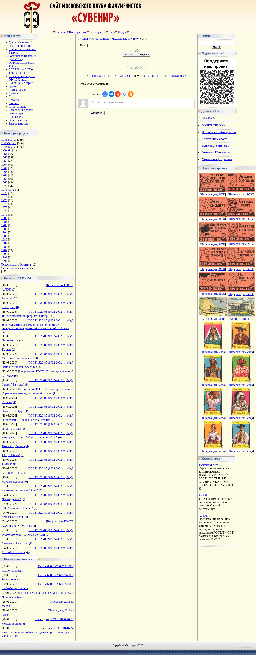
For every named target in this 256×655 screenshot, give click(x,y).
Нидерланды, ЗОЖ (213, 194)
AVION (6, 289)
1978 (4, 211)
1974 (4, 196)
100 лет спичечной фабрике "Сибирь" (26, 316)
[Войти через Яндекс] (118, 94)
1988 (4, 246)
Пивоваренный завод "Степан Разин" (26, 419)
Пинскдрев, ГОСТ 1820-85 (55, 628)
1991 (4, 257)
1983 (4, 228)
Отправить (97, 113)
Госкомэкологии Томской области (23, 534)
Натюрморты (10, 340)
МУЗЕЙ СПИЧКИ (214, 125)
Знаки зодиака (11, 579)
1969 (4, 182)
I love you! (8, 307)
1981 (4, 221)
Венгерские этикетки (215, 145)
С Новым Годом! (12, 472)
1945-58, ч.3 (8, 146)
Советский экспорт (214, 138)
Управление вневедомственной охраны (27, 393)
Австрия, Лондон (213, 318)
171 (115, 75)
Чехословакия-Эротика (16, 264)
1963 (4, 161)
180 (164, 75)
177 (148, 75)
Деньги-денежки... (13, 516)
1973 (4, 193)
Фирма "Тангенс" (13, 384)
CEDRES (7, 375)
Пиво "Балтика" (12, 428)
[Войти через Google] (124, 94)
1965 (4, 168)
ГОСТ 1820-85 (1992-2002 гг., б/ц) (50, 294)
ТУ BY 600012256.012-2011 (55, 566)
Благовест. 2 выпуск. (15, 543)
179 (159, 75)
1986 (4, 239)
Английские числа (13, 552)
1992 (4, 261)
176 (143, 75)
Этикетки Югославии (216, 152)
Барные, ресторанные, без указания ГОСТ (46, 592)
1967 (4, 175)
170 (110, 75)
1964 (4, 164)
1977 (4, 207)
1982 (4, 225)
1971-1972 (7, 189)
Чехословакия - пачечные (17, 268)
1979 (4, 214)
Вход (111, 32)
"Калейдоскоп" (11, 499)
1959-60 (6, 150)
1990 (4, 253)
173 (126, 75)
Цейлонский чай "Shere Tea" (20, 366)
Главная (60, 32)
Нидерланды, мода (213, 351)
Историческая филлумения (219, 132)
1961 (4, 153)
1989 (4, 250)
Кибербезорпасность (15, 588)
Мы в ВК (209, 117)
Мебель (6, 605)
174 (131, 75)
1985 (4, 236)
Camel (5, 614)
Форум (122, 32)
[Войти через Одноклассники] (131, 94)
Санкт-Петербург (13, 411)
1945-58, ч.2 (8, 143)
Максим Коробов (13, 481)
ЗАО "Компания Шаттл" (17, 508)
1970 (4, 186)
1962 (4, 157)
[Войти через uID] (105, 94)
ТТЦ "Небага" (11, 455)
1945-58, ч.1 (8, 139)
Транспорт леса (208, 464)
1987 (4, 243)
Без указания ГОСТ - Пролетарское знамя (45, 371)
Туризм (6, 349)
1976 (4, 203)
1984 (4, 232)
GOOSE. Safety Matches (17, 525)
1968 (4, 178)
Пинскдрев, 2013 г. (61, 601)
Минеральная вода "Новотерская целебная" (30, 437)
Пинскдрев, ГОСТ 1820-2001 (54, 619)
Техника (7, 464)
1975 (4, 200)
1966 (4, 171)
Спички (7, 402)
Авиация (7, 298)
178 (154, 75)
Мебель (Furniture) (13, 623)
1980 (4, 218)
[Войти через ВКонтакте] (111, 94)
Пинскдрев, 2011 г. (61, 610)
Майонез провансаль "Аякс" (20, 490)
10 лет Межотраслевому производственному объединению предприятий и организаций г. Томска (35, 326)
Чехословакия (121, 38)
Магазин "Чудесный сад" (18, 358)
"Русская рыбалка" (14, 597)
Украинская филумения (217, 159)
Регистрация (97, 32)
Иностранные (78, 32)
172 (120, 75)
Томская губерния (13, 446)
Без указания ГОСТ (59, 285)
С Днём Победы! (12, 570)
